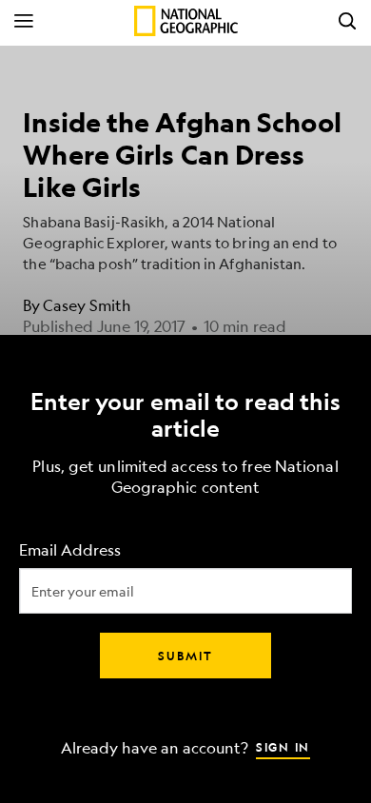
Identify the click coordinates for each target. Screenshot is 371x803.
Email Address (70, 550)
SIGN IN (283, 746)
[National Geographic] (186, 21)
